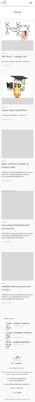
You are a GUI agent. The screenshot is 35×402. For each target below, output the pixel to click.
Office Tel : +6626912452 (16, 388)
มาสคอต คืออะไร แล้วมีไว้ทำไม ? (15, 110)
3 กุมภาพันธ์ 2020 (6, 242)
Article (4, 53)
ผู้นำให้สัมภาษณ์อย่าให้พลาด (22, 342)
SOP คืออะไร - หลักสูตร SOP (22, 323)
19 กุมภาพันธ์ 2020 (7, 180)
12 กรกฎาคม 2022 (6, 65)
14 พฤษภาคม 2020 (7, 119)
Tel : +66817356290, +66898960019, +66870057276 (17, 384)
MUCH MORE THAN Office (16, 368)
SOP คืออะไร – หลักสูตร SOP (14, 56)
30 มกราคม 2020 (6, 303)
